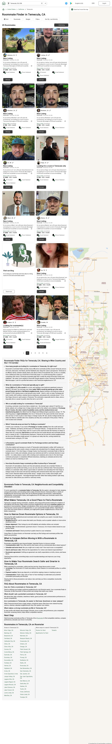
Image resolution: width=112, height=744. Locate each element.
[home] (3, 9)
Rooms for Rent (41, 630)
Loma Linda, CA (9, 693)
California (21, 9)
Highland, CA (8, 668)
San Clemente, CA (25, 671)
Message (8, 79)
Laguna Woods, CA (10, 684)
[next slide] (64, 307)
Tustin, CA (23, 689)
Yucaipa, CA (23, 697)
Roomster (40, 618)
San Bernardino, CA (26, 668)
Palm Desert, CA (25, 649)
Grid (7, 19)
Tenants (54, 630)
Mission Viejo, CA (25, 630)
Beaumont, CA (8, 636)
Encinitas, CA (8, 657)
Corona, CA (7, 649)
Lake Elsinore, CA (9, 687)
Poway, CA (23, 657)
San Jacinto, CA (24, 674)
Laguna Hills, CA (9, 679)
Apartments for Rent (42, 633)
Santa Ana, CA (24, 683)
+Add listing (61, 25)
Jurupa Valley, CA (9, 676)
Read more (9, 291)
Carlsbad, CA (8, 638)
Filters (38, 19)
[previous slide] (39, 307)
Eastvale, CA (8, 655)
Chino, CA (7, 644)
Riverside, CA (24, 665)
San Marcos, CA (25, 681)
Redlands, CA (24, 660)
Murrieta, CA (23, 636)
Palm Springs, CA (25, 652)
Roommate (17, 19)
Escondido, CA (8, 660)
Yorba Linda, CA (24, 694)
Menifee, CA (8, 695)
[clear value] (42, 3)
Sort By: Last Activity (51, 19)
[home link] (3, 3)
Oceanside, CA (24, 641)
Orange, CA (23, 646)
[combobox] (25, 3)
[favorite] (4, 31)
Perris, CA (23, 655)
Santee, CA (23, 686)
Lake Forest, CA (9, 690)
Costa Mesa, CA (9, 652)
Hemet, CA (7, 665)
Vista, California (25, 692)
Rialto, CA (23, 663)
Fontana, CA (7, 663)
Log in (104, 3)
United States (11, 9)
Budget (28, 19)
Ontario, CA (23, 644)
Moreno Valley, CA (25, 633)
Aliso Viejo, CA (8, 630)
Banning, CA (7, 633)
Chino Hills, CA (8, 646)
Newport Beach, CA (26, 638)
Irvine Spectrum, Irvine (11, 674)
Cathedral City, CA (9, 641)
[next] (45, 3)
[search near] (8, 3)
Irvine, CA (7, 671)
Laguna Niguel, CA (9, 682)
